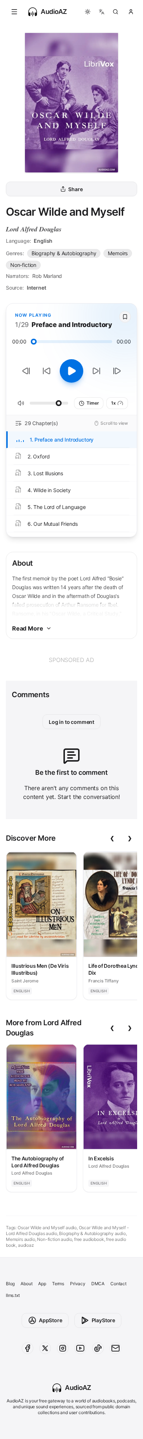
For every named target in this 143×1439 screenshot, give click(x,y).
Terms (58, 1283)
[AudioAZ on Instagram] (63, 1348)
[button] (14, 11)
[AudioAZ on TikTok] (98, 1348)
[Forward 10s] (96, 371)
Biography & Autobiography (64, 253)
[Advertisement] (71, 660)
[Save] (125, 317)
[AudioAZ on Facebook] (27, 1348)
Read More (27, 628)
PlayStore (103, 1320)
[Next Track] (117, 371)
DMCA (97, 1283)
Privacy (77, 1283)
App (42, 1283)
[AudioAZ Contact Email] (115, 1348)
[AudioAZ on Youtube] (80, 1348)
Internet (36, 288)
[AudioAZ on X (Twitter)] (45, 1348)
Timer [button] (93, 403)
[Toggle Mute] (21, 403)
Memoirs (118, 253)
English (43, 241)
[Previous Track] (26, 371)
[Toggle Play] (71, 371)
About (26, 1283)
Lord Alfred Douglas (34, 229)
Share (75, 189)
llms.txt (13, 1295)
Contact (118, 1283)
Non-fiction (23, 265)
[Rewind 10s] (46, 371)
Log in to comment (71, 722)
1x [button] (113, 403)
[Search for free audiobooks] (115, 12)
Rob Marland (47, 276)
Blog (10, 1283)
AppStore (50, 1320)
